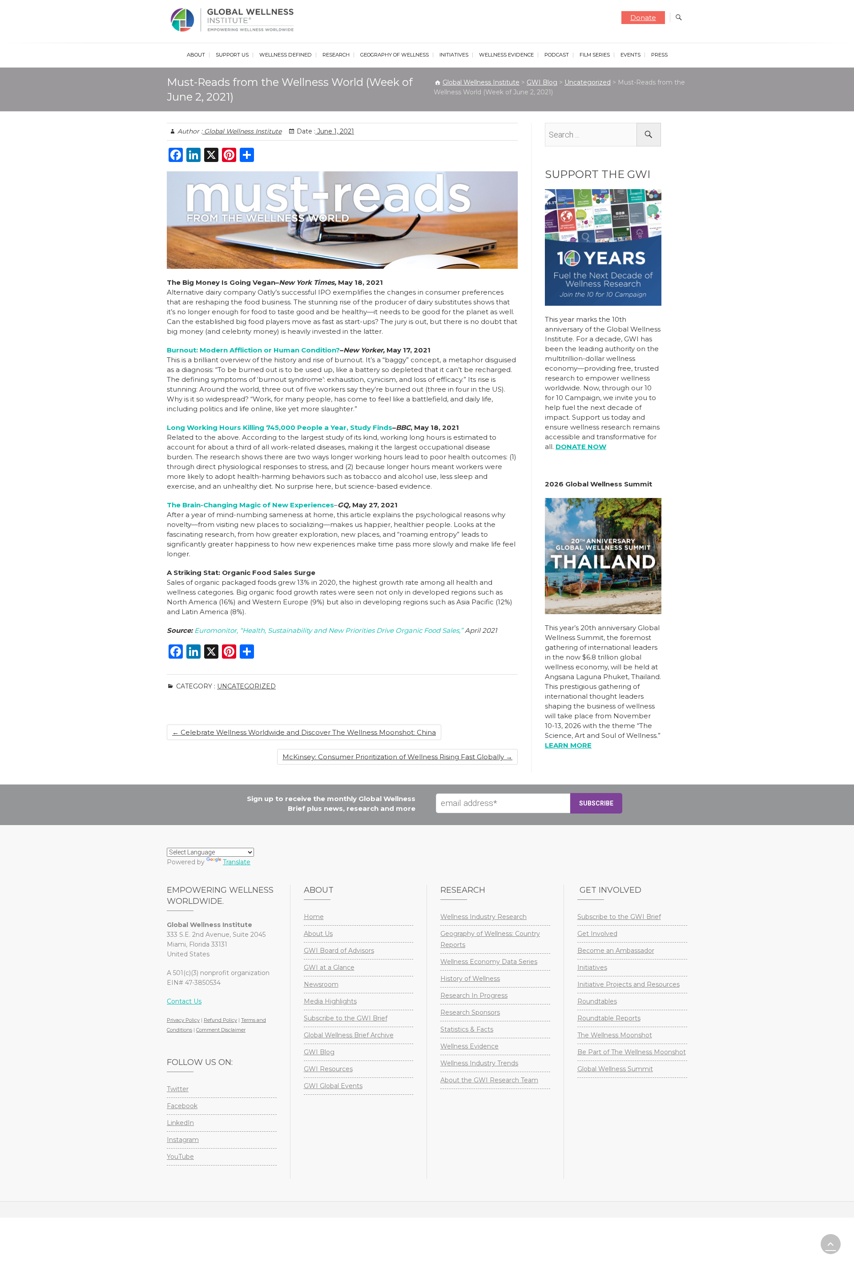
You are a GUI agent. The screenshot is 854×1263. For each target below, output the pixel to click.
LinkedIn (180, 1123)
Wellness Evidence (506, 55)
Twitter (178, 1089)
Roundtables (597, 1001)
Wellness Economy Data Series (488, 962)
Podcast (556, 55)
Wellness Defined (285, 55)
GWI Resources (328, 1069)
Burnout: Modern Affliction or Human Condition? (253, 350)
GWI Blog (319, 1052)
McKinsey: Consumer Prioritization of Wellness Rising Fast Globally (397, 757)
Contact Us (184, 1001)
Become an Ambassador (615, 951)
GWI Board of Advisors (339, 951)
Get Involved (597, 934)
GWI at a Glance (329, 967)
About (196, 55)
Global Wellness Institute (242, 131)
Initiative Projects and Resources (628, 984)
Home (314, 917)
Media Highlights (330, 1001)
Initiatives (453, 55)
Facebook (182, 1106)
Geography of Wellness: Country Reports (490, 939)
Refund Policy (220, 1020)
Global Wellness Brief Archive (349, 1035)
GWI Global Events (333, 1086)
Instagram (183, 1140)
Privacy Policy (183, 1020)
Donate (643, 17)
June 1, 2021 (334, 131)
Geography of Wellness (394, 55)
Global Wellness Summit (615, 1069)
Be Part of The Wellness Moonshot (631, 1052)
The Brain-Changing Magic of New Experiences (250, 505)
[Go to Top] (831, 1244)
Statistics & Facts (466, 1029)
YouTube (180, 1157)
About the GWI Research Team (489, 1080)
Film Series (595, 55)
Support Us (232, 55)
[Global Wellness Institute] (234, 20)
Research (336, 55)
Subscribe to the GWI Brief (345, 1018)
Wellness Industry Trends (479, 1063)
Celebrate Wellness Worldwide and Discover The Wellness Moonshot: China (304, 732)
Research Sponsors (470, 1012)
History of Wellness (470, 979)
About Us (318, 934)
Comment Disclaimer (221, 1030)
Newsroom (321, 984)
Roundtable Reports (608, 1018)
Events (630, 55)
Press (659, 55)
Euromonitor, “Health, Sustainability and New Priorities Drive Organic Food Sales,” (328, 630)
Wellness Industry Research (483, 917)
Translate (236, 862)
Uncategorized (246, 686)
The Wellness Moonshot (614, 1035)
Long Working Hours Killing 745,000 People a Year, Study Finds (279, 427)
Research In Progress (474, 996)
